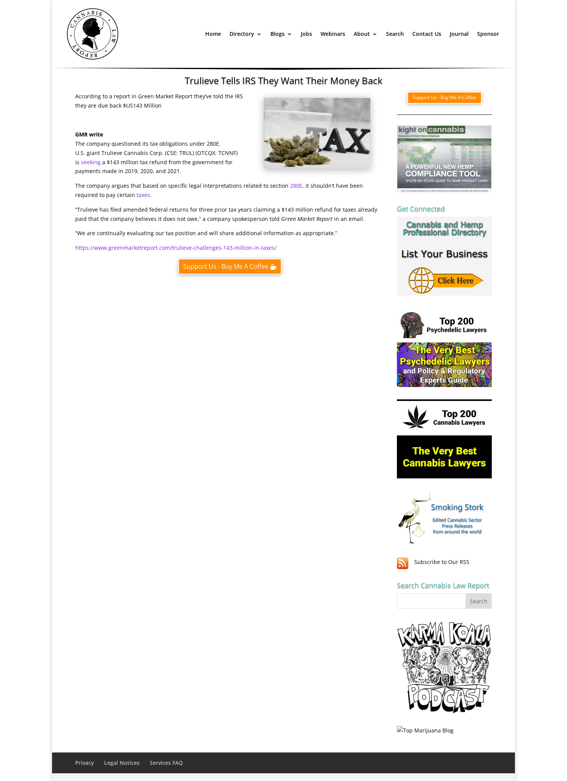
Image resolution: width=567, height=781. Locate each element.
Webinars (333, 33)
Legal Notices (122, 762)
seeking (91, 162)
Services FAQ (166, 762)
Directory (242, 33)
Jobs (306, 33)
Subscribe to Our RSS (441, 562)
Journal (459, 33)
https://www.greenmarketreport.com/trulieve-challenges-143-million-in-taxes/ (176, 247)
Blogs (277, 33)
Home (213, 33)
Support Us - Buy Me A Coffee (225, 266)
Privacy (84, 762)
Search (395, 33)
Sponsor (488, 33)
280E (296, 185)
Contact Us (426, 33)
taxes (143, 195)
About (362, 33)
